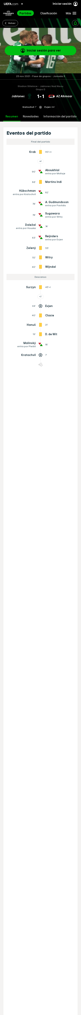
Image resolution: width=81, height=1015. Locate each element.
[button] (70, 13)
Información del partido (59, 116)
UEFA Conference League (8, 13)
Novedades (31, 116)
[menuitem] (26, 13)
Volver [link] (12, 23)
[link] (25, 13)
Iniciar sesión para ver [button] (44, 50)
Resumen (12, 116)
